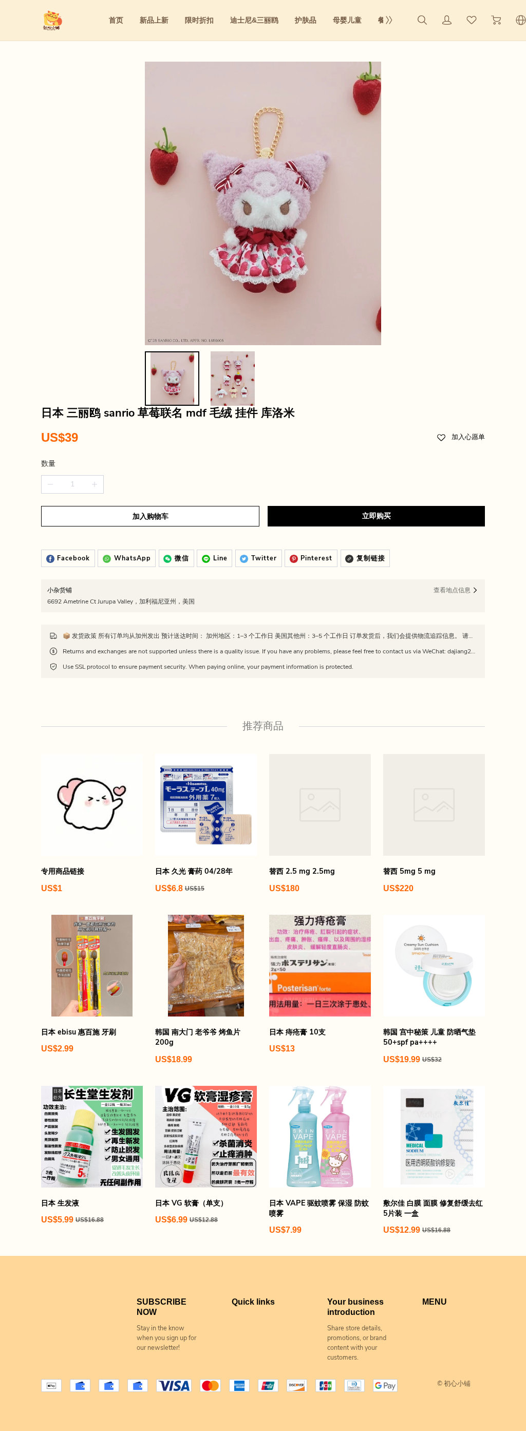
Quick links (253, 1301)
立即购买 (376, 516)
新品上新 (154, 20)
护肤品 (305, 20)
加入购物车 (150, 516)
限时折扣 (199, 20)
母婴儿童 (347, 20)
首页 (116, 20)
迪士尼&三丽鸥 (254, 20)
